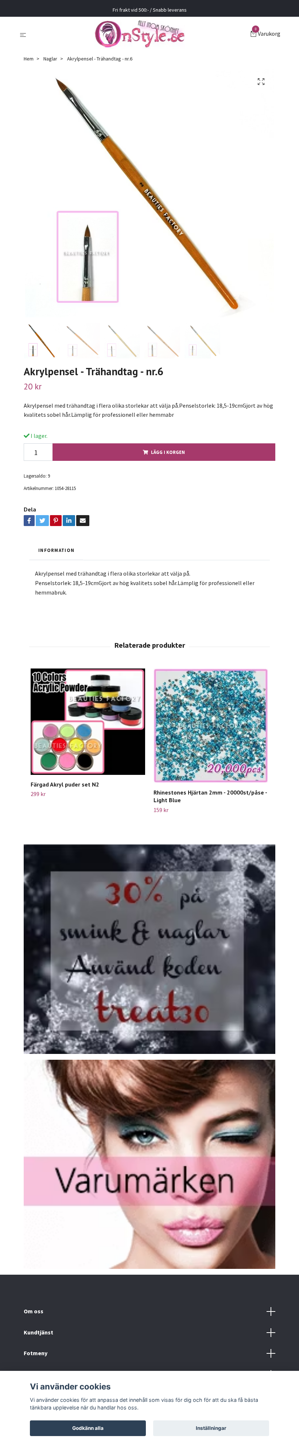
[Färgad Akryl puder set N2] (88, 721)
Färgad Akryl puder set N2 (65, 784)
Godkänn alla (88, 1428)
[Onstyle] (139, 34)
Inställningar (211, 1428)
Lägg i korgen (168, 452)
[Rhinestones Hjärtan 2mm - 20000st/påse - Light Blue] (211, 725)
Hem (29, 58)
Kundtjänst (38, 1332)
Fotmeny (35, 1353)
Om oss (33, 1311)
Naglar (50, 58)
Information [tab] (56, 550)
